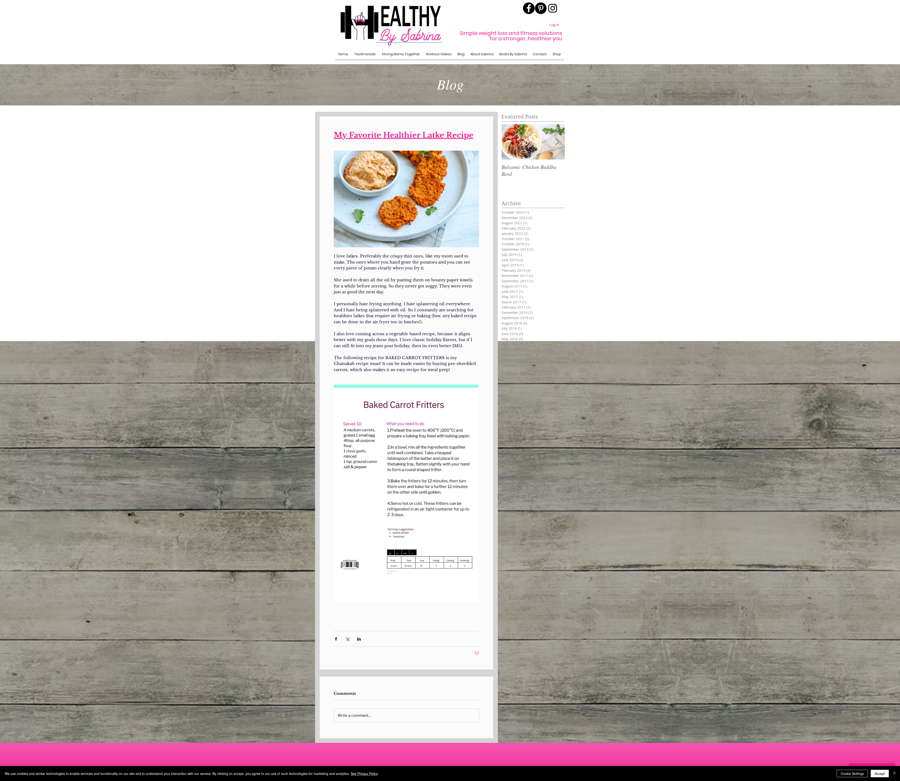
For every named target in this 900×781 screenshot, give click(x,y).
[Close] (894, 773)
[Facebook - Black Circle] (529, 8)
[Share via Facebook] (336, 639)
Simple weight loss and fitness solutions (511, 33)
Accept (880, 773)
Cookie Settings (852, 773)
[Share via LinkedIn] (359, 639)
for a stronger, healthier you (526, 38)
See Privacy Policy (364, 773)
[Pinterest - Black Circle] (541, 8)
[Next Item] (557, 141)
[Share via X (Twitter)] (347, 639)
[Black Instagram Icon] (553, 8)
